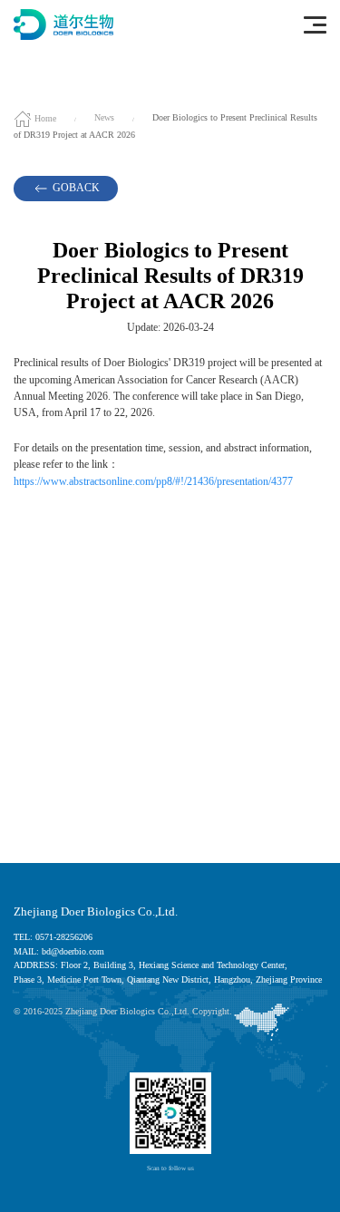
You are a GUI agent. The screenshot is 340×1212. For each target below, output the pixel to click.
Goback (75, 188)
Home (44, 118)
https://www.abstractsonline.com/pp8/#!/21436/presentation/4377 (153, 482)
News (104, 118)
